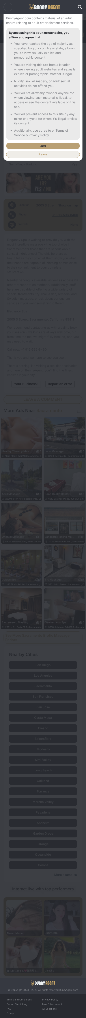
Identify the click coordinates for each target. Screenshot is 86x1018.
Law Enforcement (52, 1004)
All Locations (49, 1008)
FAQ (9, 1008)
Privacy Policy (50, 999)
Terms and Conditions (19, 999)
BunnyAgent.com (68, 989)
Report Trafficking (17, 1004)
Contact (11, 1013)
